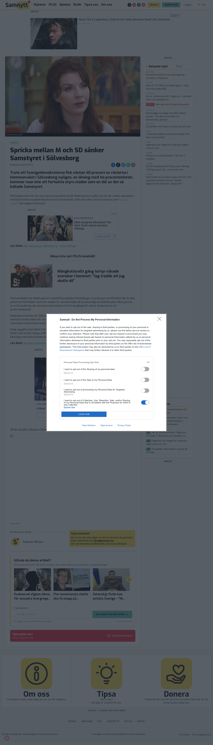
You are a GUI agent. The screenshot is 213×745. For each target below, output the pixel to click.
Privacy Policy (124, 425)
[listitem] (106, 362)
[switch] (145, 369)
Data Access (106, 425)
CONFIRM (84, 414)
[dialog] (106, 372)
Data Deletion (89, 425)
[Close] (160, 320)
